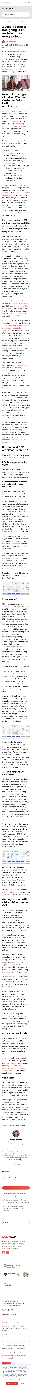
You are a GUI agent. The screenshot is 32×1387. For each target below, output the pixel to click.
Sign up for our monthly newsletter (13, 1322)
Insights (9, 22)
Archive (5, 1222)
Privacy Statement (16, 1376)
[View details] (3, 1252)
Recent (5, 1188)
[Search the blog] (27, 15)
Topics (5, 1218)
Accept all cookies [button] (12, 1383)
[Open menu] (29, 3)
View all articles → (16, 1164)
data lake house (19, 303)
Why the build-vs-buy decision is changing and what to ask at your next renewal (14, 1208)
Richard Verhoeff (16, 1139)
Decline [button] (22, 1383)
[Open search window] (25, 3)
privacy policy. (10, 1358)
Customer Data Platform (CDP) (15, 111)
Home (3, 22)
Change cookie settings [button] (16, 1379)
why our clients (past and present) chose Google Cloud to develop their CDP (14, 1068)
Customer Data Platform (19, 22)
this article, (16, 544)
